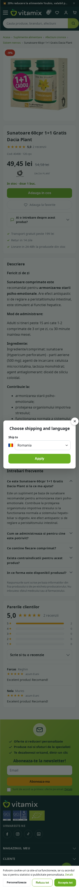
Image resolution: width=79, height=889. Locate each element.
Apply (39, 458)
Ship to (13, 437)
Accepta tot (65, 882)
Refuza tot (42, 882)
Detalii (69, 874)
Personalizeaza (17, 882)
